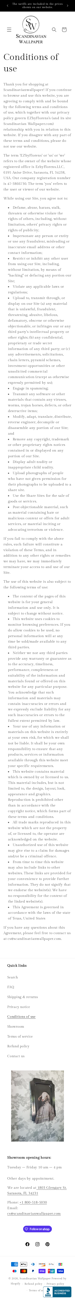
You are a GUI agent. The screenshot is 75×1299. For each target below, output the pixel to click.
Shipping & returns (22, 997)
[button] (9, 30)
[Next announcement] (68, 6)
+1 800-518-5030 (33, 1202)
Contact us (16, 1056)
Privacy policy (55, 1283)
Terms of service (20, 1037)
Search (12, 977)
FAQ (10, 987)
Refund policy (18, 1046)
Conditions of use (21, 1017)
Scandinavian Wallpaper (35, 1278)
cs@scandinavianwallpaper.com (34, 1214)
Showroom (15, 1027)
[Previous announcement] (7, 6)
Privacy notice (18, 1007)
